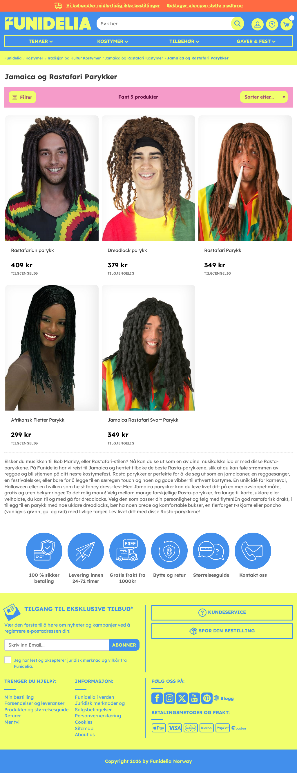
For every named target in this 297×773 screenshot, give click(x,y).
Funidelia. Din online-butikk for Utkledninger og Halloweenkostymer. (47, 23)
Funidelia (12, 58)
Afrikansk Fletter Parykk (37, 420)
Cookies (84, 722)
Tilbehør (181, 41)
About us (85, 734)
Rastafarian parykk (32, 250)
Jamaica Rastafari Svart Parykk (143, 420)
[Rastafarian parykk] (52, 178)
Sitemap (84, 728)
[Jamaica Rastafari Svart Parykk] (148, 348)
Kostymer (110, 41)
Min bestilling (19, 697)
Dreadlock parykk (127, 250)
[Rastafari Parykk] (245, 178)
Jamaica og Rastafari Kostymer (134, 58)
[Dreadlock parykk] (148, 178)
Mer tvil (12, 722)
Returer (12, 715)
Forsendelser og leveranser (34, 703)
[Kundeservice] (272, 24)
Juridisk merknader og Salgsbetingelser (100, 706)
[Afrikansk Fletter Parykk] (52, 348)
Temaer (38, 41)
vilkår (113, 660)
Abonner (124, 645)
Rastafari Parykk (222, 250)
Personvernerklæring (98, 715)
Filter (26, 97)
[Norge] (157, 698)
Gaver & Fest (254, 41)
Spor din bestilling (226, 631)
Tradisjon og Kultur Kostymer (74, 58)
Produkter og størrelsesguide (36, 709)
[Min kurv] (286, 24)
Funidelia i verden (94, 697)
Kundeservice (226, 612)
